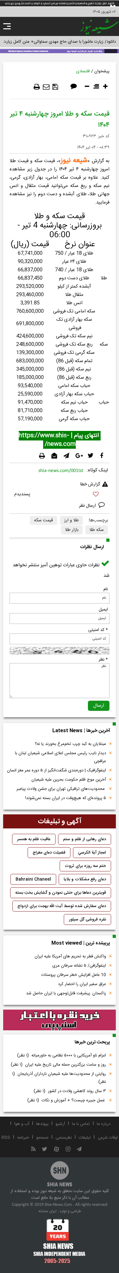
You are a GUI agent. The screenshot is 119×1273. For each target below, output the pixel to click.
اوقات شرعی (108, 1137)
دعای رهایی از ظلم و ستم (84, 839)
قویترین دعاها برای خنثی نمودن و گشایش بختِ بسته (60, 892)
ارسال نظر (88, 506)
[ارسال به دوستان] (46, 87)
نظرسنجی (64, 1137)
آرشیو (60, 1123)
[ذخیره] (55, 87)
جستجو (42, 1137)
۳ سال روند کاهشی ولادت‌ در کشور (70, 1091)
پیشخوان (101, 71)
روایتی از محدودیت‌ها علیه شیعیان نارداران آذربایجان (59, 1077)
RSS (6, 1137)
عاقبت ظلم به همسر (33, 839)
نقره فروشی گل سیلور (87, 919)
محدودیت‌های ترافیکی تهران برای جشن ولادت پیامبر (61, 788)
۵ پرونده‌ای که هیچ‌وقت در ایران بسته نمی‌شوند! (65, 798)
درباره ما (103, 1123)
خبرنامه (23, 1137)
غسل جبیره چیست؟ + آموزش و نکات (66, 1100)
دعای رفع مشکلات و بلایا (85, 879)
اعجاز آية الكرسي (92, 852)
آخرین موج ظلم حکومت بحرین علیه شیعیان (68, 779)
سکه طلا (96, 530)
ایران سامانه (47, 1211)
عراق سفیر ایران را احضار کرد (82, 984)
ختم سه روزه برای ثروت (85, 865)
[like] (59, 495)
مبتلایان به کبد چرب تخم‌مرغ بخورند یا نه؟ (70, 743)
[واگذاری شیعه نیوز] (59, 50)
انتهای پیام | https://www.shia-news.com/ (60, 440)
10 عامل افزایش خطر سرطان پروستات (73, 974)
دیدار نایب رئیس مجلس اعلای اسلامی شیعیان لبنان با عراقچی (60, 757)
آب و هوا (21, 1123)
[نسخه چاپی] (37, 87)
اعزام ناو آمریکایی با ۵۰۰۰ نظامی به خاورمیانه (61, 1055)
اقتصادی (83, 71)
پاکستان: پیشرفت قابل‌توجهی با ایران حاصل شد (66, 993)
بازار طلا (71, 530)
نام (105, 589)
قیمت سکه (43, 520)
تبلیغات (85, 1137)
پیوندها (42, 1123)
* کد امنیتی (98, 629)
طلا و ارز (71, 520)
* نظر (103, 659)
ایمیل (103, 609)
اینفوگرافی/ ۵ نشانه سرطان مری (79, 965)
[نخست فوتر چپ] (59, 1240)
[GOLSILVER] (59, 1020)
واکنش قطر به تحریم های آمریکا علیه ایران (70, 956)
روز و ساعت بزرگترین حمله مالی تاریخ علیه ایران (58, 1064)
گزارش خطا (90, 484)
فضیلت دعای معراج (49, 852)
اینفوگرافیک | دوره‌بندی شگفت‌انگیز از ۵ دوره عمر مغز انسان (56, 770)
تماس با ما (81, 1123)
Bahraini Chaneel (33, 879)
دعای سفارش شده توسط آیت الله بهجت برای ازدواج (61, 906)
